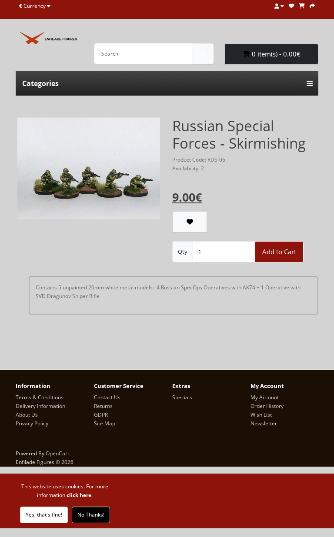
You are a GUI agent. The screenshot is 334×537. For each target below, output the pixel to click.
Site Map (104, 423)
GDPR (101, 414)
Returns (103, 406)
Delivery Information (40, 406)
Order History (267, 406)
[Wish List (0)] (291, 6)
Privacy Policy (32, 423)
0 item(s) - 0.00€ (275, 54)
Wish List (261, 414)
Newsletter (263, 423)
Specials (182, 397)
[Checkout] (312, 6)
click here (79, 495)
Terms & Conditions (39, 397)
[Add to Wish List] (189, 221)
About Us (27, 414)
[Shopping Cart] (302, 6)
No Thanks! (90, 514)
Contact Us (107, 397)
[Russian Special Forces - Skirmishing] (89, 171)
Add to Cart (279, 251)
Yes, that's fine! (44, 514)
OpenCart (57, 453)
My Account (264, 397)
